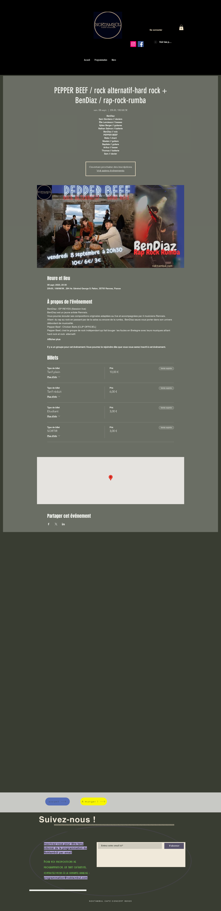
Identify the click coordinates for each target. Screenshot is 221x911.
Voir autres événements (110, 170)
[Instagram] (133, 44)
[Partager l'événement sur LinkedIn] (63, 524)
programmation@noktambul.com (65, 877)
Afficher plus (53, 339)
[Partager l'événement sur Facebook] (48, 524)
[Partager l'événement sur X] (56, 524)
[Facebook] (141, 44)
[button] (181, 27)
